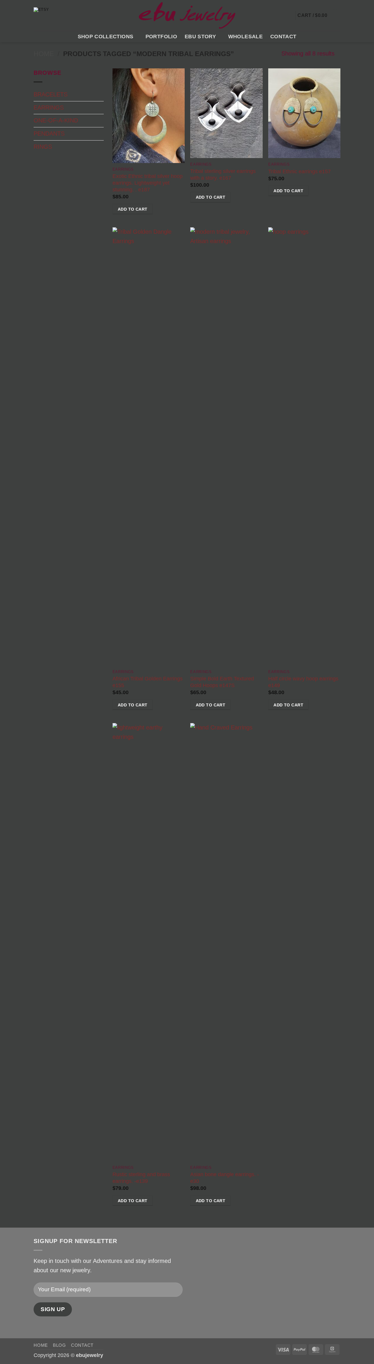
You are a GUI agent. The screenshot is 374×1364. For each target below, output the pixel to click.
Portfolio (161, 36)
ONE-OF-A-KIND (56, 120)
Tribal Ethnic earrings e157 (299, 171)
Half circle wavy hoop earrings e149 (303, 682)
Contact (283, 36)
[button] (290, 15)
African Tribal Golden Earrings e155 (147, 682)
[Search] (284, 15)
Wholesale (245, 36)
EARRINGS (49, 107)
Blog (59, 1345)
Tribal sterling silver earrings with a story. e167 (223, 174)
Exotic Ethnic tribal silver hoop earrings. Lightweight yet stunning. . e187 (147, 183)
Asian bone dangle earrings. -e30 (224, 1177)
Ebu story (200, 36)
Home (44, 54)
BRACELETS (50, 94)
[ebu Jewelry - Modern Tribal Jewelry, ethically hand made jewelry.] (187, 15)
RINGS (43, 146)
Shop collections (106, 36)
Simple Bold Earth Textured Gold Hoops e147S (222, 682)
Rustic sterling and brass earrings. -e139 (141, 1177)
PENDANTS (49, 133)
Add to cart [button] (133, 209)
